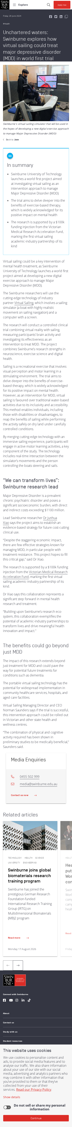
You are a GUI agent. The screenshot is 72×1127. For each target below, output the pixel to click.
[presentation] (18, 965)
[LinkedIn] (23, 1000)
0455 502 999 (29, 776)
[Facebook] (4, 1000)
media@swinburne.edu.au (38, 784)
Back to (12, 139)
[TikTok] (29, 1000)
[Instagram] (16, 1000)
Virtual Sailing (23, 303)
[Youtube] (11, 1000)
